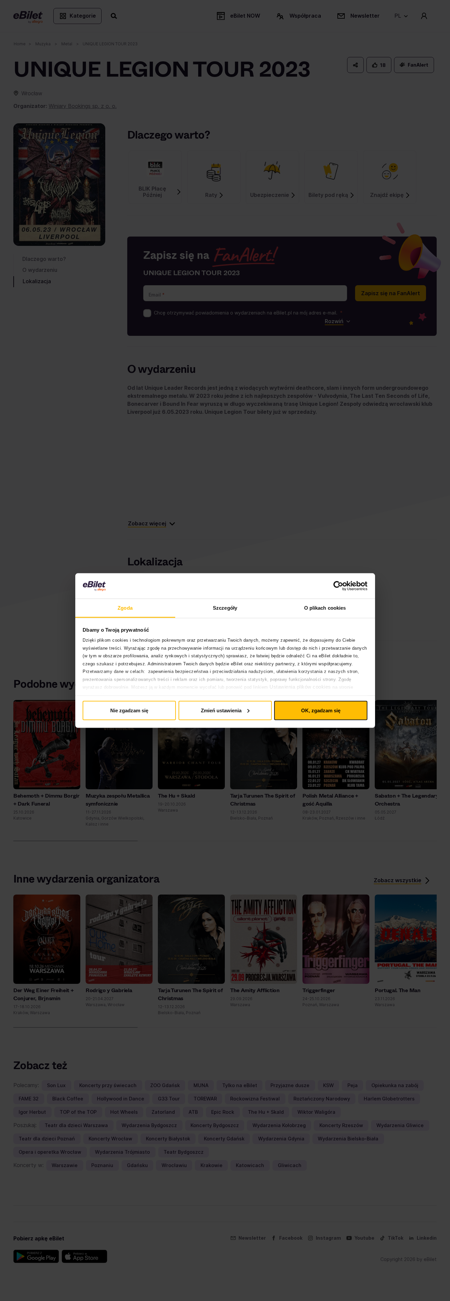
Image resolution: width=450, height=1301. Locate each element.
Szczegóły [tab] (225, 608)
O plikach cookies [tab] (325, 608)
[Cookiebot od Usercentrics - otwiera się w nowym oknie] (338, 586)
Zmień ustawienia (221, 710)
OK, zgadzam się (320, 710)
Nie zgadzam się (129, 710)
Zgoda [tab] (125, 608)
